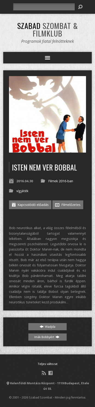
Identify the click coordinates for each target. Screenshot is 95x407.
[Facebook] (50, 373)
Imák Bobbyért (44, 337)
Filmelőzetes (70, 204)
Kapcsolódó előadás (33, 204)
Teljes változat (47, 364)
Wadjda (49, 326)
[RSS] (44, 373)
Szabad (47, 29)
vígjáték (22, 191)
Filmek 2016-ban (60, 181)
